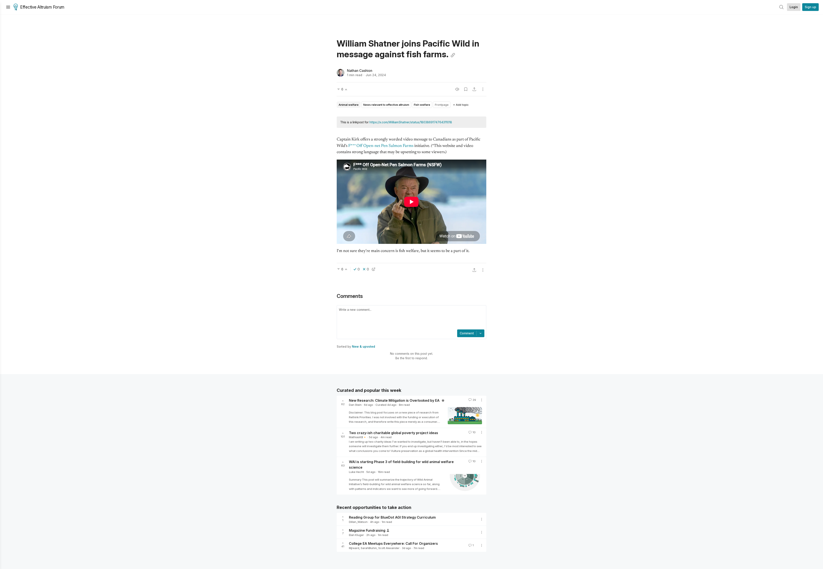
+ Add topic (461, 104)
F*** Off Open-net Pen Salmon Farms (380, 146)
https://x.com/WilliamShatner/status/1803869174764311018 (410, 122)
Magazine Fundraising (367, 530)
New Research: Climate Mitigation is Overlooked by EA (394, 400)
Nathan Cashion (359, 70)
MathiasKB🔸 (357, 437)
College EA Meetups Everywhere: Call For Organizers (393, 543)
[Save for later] (465, 89)
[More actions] (482, 89)
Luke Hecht (356, 472)
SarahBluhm (369, 548)
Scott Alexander (388, 548)
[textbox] (410, 318)
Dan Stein (355, 404)
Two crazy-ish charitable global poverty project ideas (393, 432)
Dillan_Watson (358, 522)
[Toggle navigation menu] (8, 7)
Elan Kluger (356, 535)
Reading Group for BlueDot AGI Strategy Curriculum (392, 517)
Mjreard (354, 548)
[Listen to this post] (457, 89)
